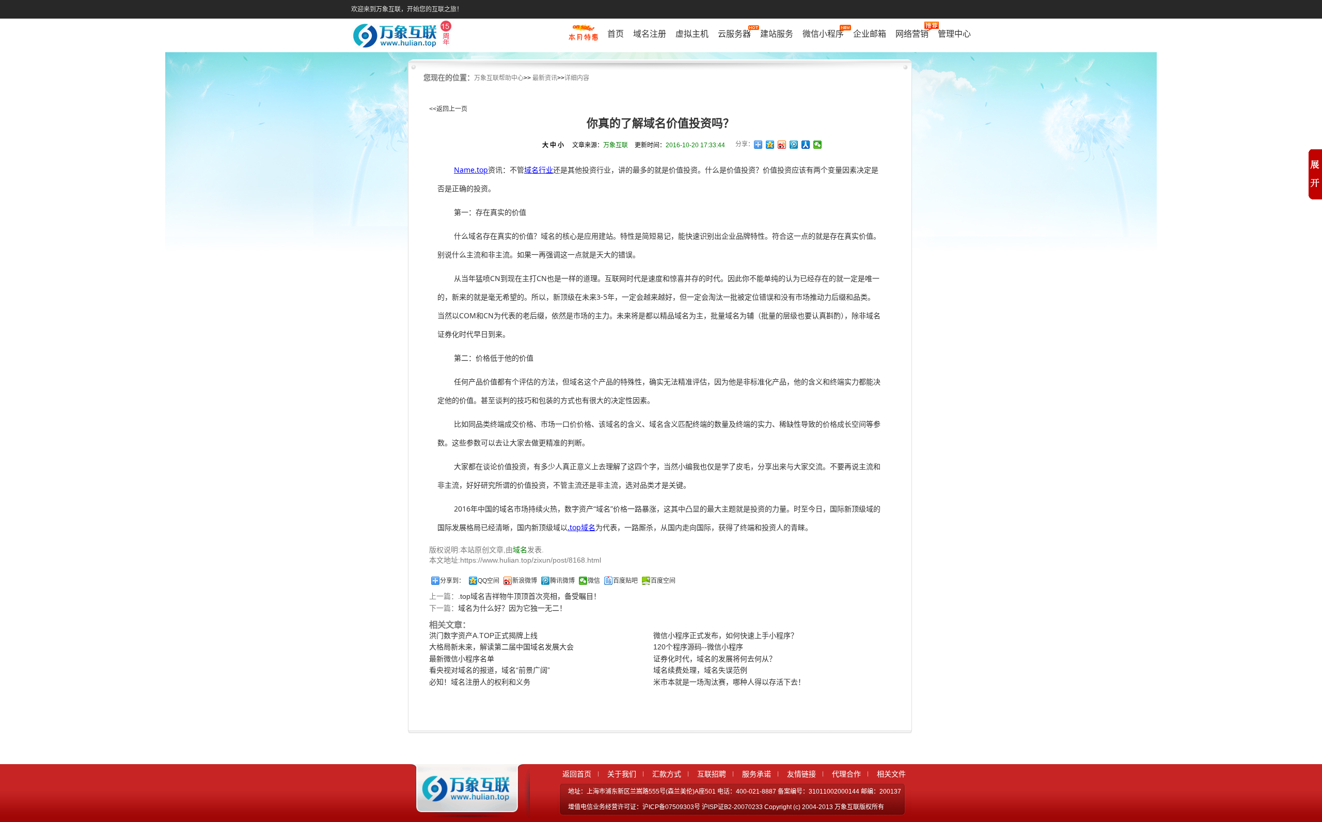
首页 (615, 33)
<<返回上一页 (448, 109)
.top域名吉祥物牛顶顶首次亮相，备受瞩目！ (529, 596)
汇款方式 (666, 774)
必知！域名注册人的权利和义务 (479, 682)
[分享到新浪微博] (782, 145)
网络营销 (911, 33)
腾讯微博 (562, 580)
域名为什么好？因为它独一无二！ (512, 608)
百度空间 (663, 580)
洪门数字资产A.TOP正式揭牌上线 (483, 635)
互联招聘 (711, 774)
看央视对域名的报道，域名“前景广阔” (489, 670)
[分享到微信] (817, 145)
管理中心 (954, 33)
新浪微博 (524, 580)
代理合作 (846, 774)
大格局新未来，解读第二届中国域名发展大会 (501, 647)
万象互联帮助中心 (499, 78)
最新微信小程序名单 (461, 659)
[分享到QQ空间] (770, 145)
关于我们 (621, 774)
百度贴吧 (625, 580)
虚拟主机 (692, 33)
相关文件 (891, 774)
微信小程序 (823, 33)
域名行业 (538, 170)
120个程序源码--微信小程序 (698, 647)
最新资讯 (544, 78)
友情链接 (801, 774)
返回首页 (576, 774)
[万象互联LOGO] (404, 36)
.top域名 (581, 527)
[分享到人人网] (805, 145)
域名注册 (649, 33)
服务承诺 (756, 774)
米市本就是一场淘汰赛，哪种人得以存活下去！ (729, 682)
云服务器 (734, 33)
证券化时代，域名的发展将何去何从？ (714, 659)
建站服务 (776, 33)
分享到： (452, 580)
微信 (594, 580)
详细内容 (576, 78)
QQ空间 (488, 580)
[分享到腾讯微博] (794, 145)
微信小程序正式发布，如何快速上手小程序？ (725, 635)
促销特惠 (583, 37)
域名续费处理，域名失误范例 (700, 670)
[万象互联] (463, 808)
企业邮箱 (869, 33)
